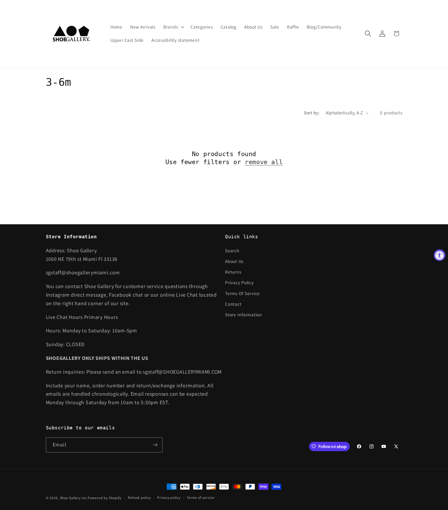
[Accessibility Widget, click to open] (439, 255)
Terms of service (200, 497)
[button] (173, 27)
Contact (233, 304)
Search (232, 250)
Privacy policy (168, 497)
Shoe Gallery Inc (73, 497)
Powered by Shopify (104, 497)
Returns (233, 272)
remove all (264, 162)
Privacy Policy (239, 282)
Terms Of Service (242, 293)
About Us (234, 261)
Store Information (243, 314)
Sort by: (311, 113)
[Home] (71, 33)
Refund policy (139, 497)
